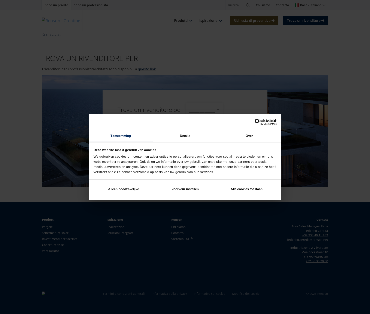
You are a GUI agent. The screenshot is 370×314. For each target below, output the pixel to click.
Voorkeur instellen (185, 189)
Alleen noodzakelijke (123, 189)
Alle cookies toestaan (247, 189)
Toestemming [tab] (120, 136)
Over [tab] (249, 136)
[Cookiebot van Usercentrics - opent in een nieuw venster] (258, 122)
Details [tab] (185, 136)
